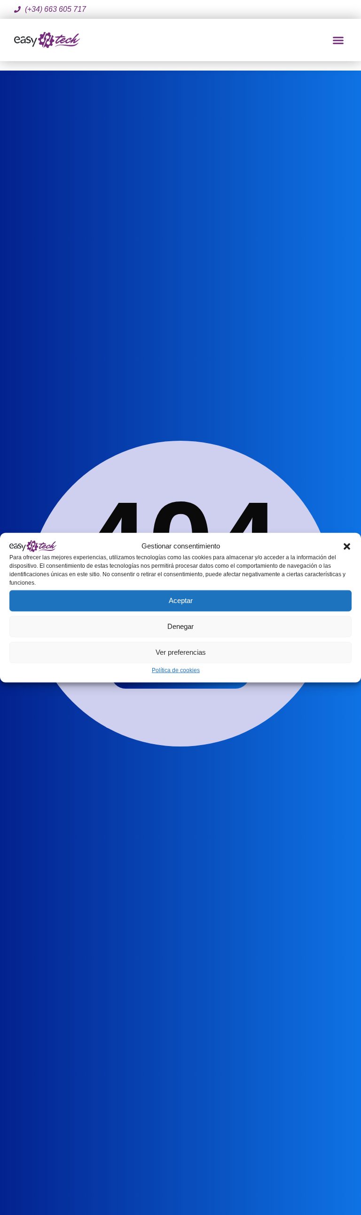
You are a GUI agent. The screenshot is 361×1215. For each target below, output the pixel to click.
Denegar (180, 626)
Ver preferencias (181, 652)
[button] (347, 545)
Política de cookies (176, 670)
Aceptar (181, 600)
